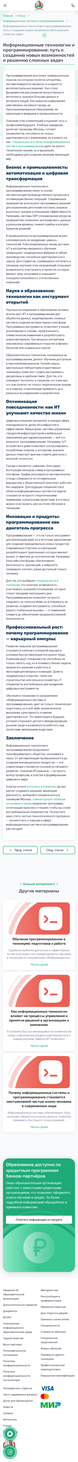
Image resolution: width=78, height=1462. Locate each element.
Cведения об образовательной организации (13, 1294)
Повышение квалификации (57, 1375)
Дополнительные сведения (20, 1304)
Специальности (50, 1325)
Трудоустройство (13, 1338)
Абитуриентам (49, 1290)
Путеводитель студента (17, 1388)
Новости (8, 1407)
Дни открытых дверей (54, 1313)
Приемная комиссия (53, 1306)
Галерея (8, 1413)
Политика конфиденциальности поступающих (16, 1376)
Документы (10, 1311)
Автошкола (10, 1419)
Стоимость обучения (53, 1331)
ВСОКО (7, 1317)
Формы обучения (51, 1348)
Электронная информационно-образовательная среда (17, 1328)
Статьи (7, 1425)
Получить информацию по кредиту (39, 1219)
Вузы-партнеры (12, 1344)
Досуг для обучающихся (18, 1400)
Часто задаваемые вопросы (20, 1394)
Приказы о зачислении (55, 1319)
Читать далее (39, 964)
